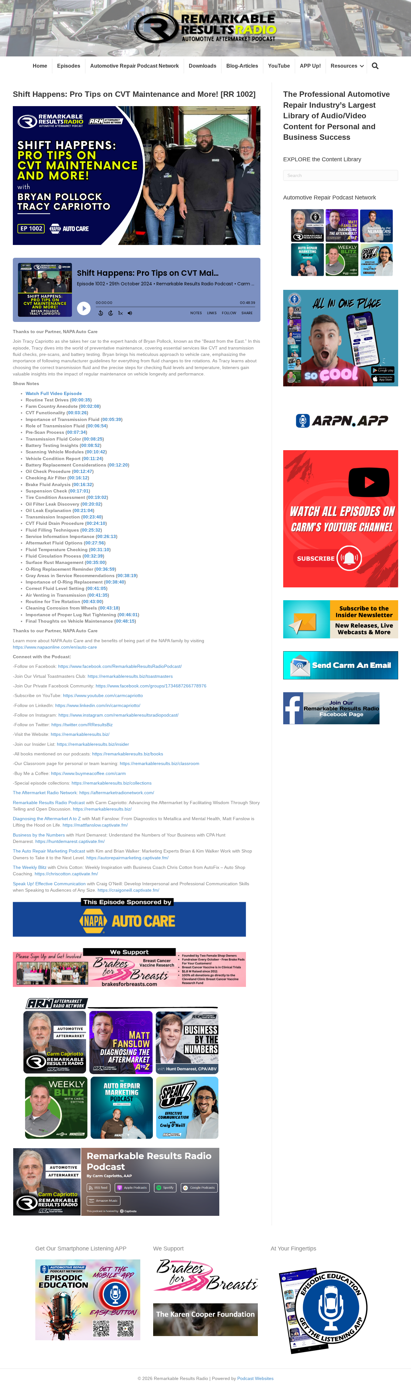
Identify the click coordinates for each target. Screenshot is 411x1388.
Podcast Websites (255, 1378)
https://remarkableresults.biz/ (80, 734)
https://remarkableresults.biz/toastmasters (130, 676)
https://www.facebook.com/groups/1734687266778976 (151, 685)
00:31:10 (100, 549)
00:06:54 (97, 425)
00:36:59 (105, 569)
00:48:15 (125, 621)
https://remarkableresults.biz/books (127, 753)
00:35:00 (95, 562)
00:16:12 (78, 477)
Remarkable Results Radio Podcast (49, 802)
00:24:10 (96, 523)
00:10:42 (96, 451)
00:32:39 (93, 556)
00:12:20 (118, 464)
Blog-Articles (242, 66)
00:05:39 (111, 419)
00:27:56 (94, 542)
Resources (344, 66)
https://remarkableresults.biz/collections (112, 783)
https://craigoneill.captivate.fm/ (128, 890)
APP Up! (310, 66)
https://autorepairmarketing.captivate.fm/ (127, 857)
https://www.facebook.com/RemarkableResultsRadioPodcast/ (120, 666)
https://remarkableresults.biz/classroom (159, 763)
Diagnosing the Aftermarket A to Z (47, 818)
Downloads (202, 66)
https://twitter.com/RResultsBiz (82, 724)
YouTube (279, 66)
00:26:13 (106, 536)
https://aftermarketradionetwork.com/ (116, 792)
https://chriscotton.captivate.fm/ (66, 873)
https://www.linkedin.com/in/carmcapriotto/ (97, 705)
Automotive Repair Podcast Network (134, 66)
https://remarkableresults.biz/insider (93, 744)
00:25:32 (91, 530)
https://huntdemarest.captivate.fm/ (70, 841)
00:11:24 (92, 458)
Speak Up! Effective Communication (49, 883)
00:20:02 (91, 504)
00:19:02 (97, 497)
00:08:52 (90, 445)
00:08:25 (93, 439)
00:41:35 (98, 595)
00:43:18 (109, 607)
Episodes (68, 66)
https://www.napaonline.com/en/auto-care (55, 647)
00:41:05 (96, 588)
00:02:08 (90, 406)
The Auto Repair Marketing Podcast (49, 851)
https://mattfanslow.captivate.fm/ (95, 825)
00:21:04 (83, 510)
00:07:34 (76, 432)
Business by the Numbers (39, 834)
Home (40, 66)
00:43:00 (92, 601)
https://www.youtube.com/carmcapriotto (103, 695)
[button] (375, 66)
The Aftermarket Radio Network (45, 792)
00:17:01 (79, 490)
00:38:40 (115, 582)
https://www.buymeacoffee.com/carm (88, 773)
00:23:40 (92, 516)
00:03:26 (77, 412)
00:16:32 (83, 484)
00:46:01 (128, 614)
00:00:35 (81, 399)
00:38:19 (127, 575)
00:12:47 (83, 471)
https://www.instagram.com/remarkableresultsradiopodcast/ (118, 715)
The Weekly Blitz (30, 867)
